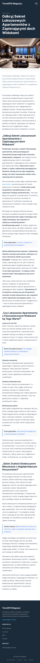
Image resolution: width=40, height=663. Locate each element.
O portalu (5, 632)
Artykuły (4, 638)
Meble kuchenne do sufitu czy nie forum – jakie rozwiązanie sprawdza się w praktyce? (20, 529)
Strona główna (6, 628)
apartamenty (7, 184)
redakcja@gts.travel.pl (9, 619)
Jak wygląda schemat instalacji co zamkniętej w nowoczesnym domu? (18, 351)
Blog (3, 635)
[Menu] (36, 3)
